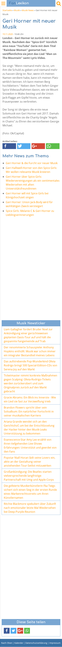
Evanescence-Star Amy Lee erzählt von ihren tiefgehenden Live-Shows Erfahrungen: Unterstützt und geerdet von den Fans (30, 445)
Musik (17, 10)
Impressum (55, 642)
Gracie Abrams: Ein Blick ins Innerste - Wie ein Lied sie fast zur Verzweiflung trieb (30, 399)
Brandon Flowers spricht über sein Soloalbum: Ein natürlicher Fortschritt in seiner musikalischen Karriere (29, 411)
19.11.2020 (7, 34)
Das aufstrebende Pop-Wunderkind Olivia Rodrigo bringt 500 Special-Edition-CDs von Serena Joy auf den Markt (30, 365)
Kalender (18, 642)
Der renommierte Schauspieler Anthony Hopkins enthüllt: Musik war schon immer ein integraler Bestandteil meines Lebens (30, 351)
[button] (9, 146)
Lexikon (19, 3)
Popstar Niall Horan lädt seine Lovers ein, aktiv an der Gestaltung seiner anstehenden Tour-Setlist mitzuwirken (29, 461)
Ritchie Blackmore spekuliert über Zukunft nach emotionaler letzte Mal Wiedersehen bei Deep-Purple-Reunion (30, 508)
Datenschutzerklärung (36, 642)
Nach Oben (6, 642)
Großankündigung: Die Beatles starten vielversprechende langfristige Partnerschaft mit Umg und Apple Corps (29, 475)
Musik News (28, 10)
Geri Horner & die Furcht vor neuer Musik (32, 163)
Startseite (7, 10)
